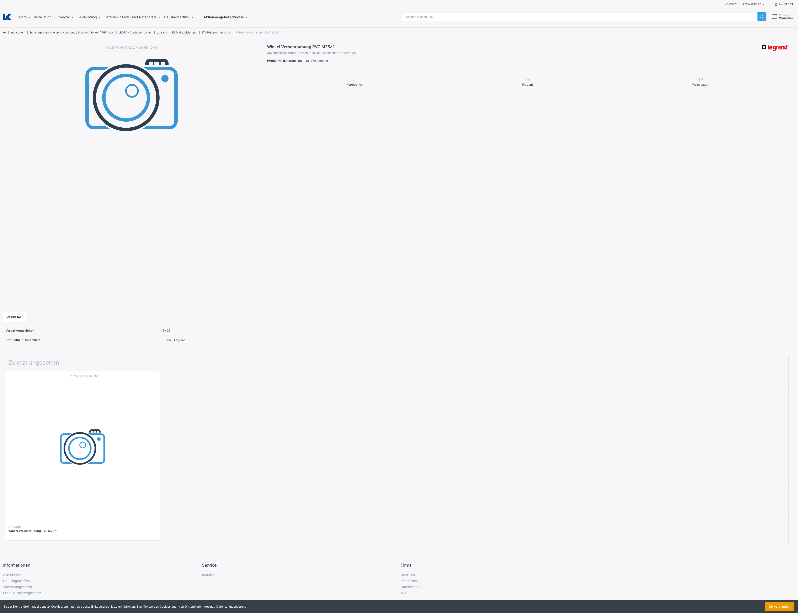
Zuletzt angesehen (17, 587)
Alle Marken (12, 575)
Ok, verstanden (779, 606)
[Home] (4, 33)
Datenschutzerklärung (231, 606)
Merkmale (14, 317)
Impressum (409, 581)
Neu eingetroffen (16, 581)
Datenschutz (410, 587)
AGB (404, 593)
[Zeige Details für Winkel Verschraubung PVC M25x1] (82, 448)
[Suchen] (761, 16)
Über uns (408, 575)
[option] (132, 173)
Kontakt (731, 4)
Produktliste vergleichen (22, 593)
